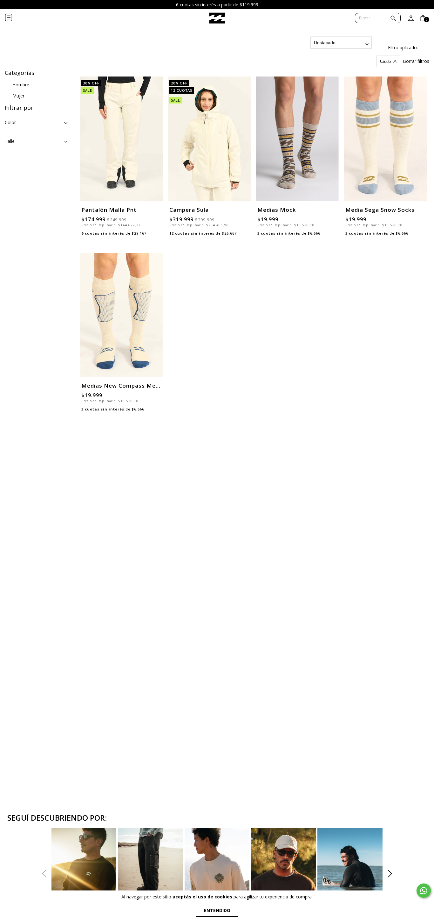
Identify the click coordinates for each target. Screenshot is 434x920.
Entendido (217, 910)
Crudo (385, 61)
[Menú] (14, 18)
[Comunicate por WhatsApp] (424, 890)
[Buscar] (393, 18)
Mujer (18, 96)
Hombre (20, 85)
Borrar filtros (416, 61)
